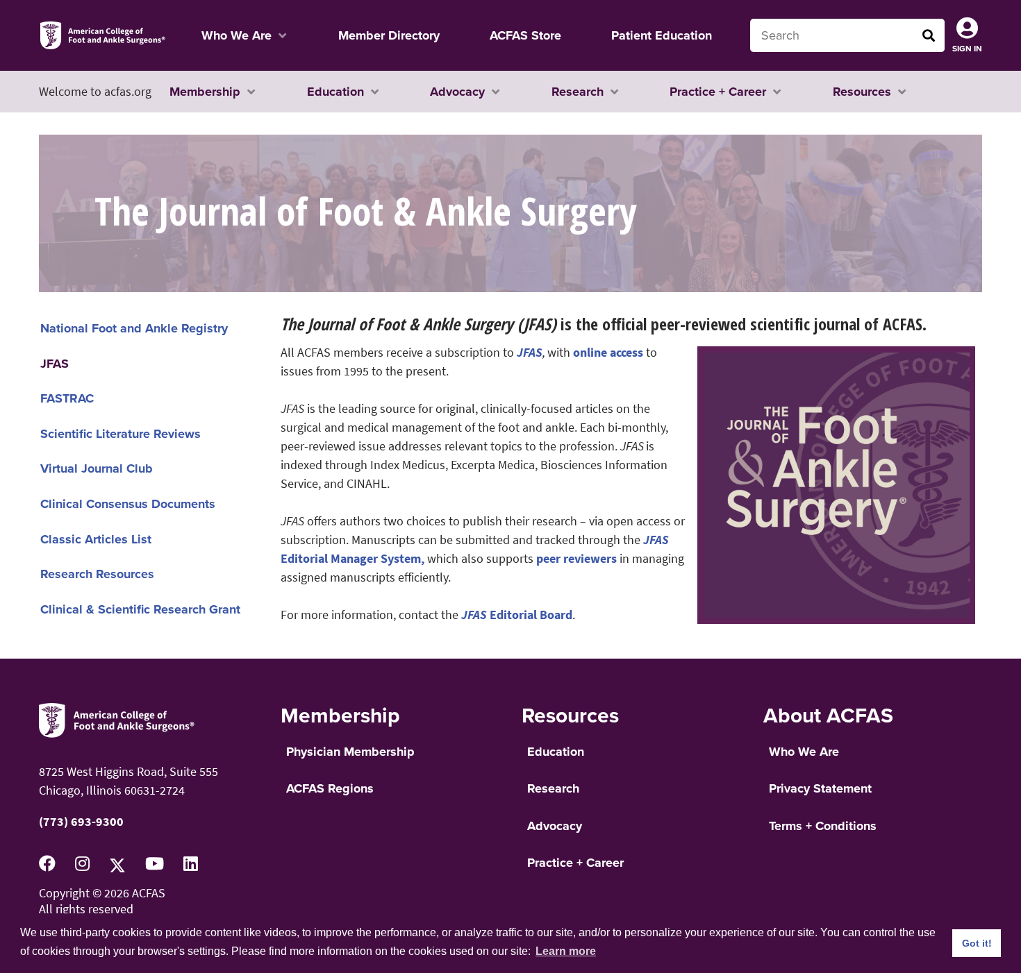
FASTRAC (67, 398)
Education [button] (335, 91)
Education (555, 752)
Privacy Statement (820, 788)
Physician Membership (350, 752)
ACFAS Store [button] (525, 35)
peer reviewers (576, 558)
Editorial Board (516, 615)
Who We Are (804, 752)
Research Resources (97, 574)
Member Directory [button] (389, 35)
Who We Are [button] (236, 35)
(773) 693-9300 (81, 821)
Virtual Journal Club (96, 468)
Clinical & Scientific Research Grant (140, 609)
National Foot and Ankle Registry (134, 328)
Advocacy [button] (457, 91)
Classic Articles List (95, 539)
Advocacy (554, 826)
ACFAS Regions (330, 788)
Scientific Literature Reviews (120, 434)
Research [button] (577, 91)
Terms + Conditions (823, 826)
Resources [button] (862, 91)
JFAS (54, 364)
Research (553, 788)
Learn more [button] (566, 951)
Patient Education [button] (661, 35)
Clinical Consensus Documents (127, 504)
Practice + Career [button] (718, 91)
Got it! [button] (977, 943)
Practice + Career (575, 863)
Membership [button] (204, 91)
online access (608, 352)
